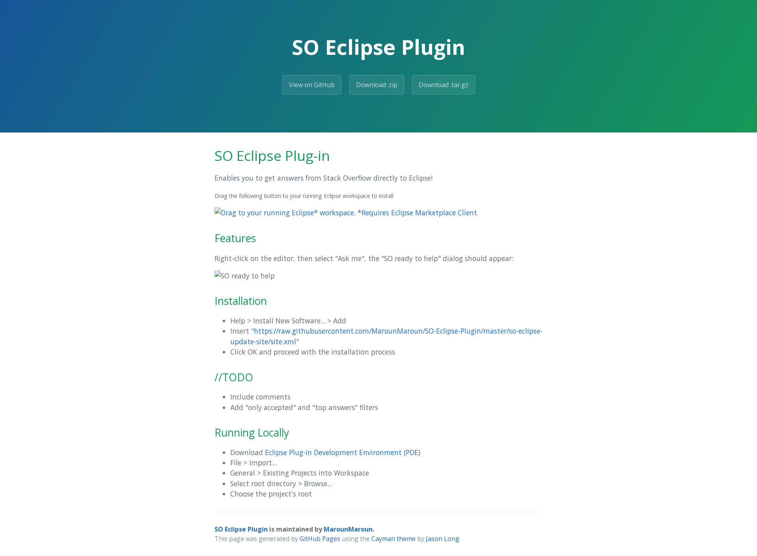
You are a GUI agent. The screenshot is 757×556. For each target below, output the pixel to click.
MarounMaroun (348, 529)
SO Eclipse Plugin (241, 529)
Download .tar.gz (443, 84)
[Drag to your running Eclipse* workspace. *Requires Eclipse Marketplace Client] (345, 212)
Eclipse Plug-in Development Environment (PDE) (342, 452)
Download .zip (376, 84)
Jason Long (442, 538)
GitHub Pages (320, 538)
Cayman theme (393, 538)
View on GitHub (312, 84)
